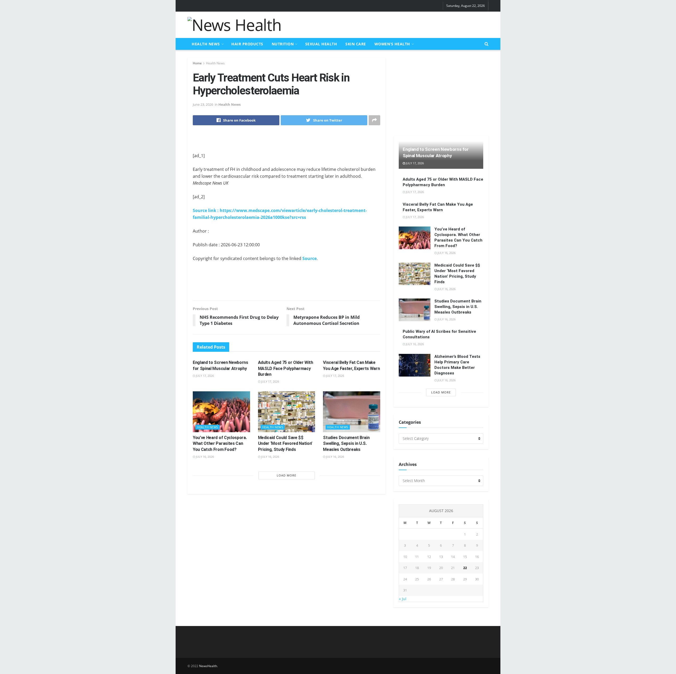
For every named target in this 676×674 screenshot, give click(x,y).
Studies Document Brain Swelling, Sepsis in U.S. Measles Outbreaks (346, 443)
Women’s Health (392, 43)
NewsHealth (208, 666)
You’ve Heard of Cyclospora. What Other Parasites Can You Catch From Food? (220, 443)
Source (309, 258)
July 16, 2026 (204, 457)
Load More (286, 475)
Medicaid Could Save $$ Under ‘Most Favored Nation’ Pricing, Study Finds (285, 443)
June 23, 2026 (203, 104)
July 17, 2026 (204, 376)
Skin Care (355, 43)
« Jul (402, 598)
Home (197, 63)
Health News (206, 43)
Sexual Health (321, 43)
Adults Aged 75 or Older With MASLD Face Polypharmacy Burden (285, 368)
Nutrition (283, 43)
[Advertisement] (392, 24)
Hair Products (247, 43)
